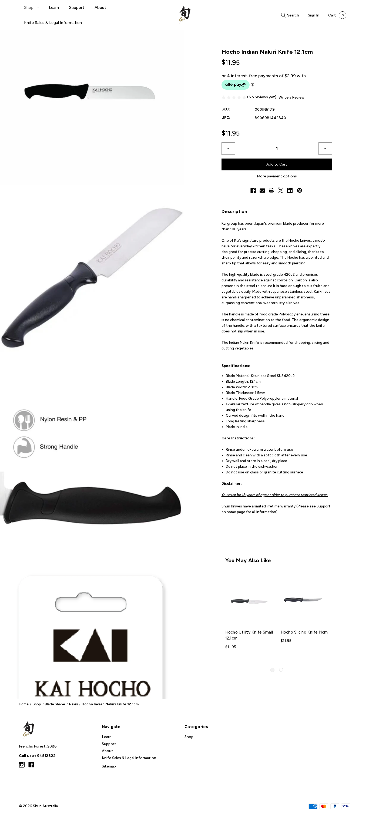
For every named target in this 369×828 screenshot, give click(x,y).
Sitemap (109, 766)
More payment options (277, 176)
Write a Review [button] (291, 97)
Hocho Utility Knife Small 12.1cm (249, 635)
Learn (54, 7)
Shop (28, 7)
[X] (280, 190)
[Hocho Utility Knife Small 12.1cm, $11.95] (249, 601)
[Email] (262, 190)
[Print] (271, 190)
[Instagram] (22, 765)
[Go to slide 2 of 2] (281, 670)
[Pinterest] (299, 190)
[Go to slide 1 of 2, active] (272, 670)
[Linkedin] (290, 190)
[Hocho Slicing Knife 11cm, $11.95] (304, 601)
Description (234, 211)
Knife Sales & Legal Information (53, 22)
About (100, 7)
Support (76, 7)
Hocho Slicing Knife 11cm (304, 632)
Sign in (313, 15)
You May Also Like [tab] (248, 560)
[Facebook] (253, 190)
